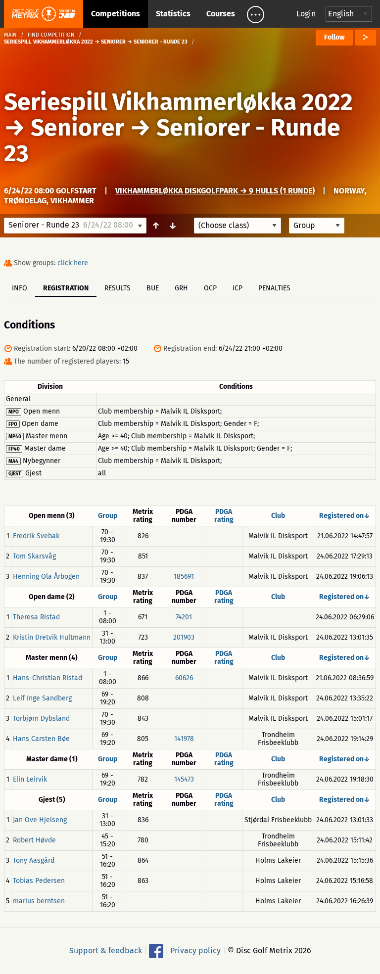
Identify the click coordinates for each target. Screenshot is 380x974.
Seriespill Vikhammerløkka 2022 (178, 102)
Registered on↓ (344, 515)
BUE (152, 288)
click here (72, 263)
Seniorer (77, 127)
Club (278, 515)
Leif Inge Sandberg (42, 698)
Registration (66, 288)
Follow (334, 37)
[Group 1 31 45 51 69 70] (316, 225)
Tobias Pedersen (39, 881)
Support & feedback (105, 950)
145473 (184, 779)
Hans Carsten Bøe (41, 739)
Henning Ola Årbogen (46, 576)
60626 (184, 678)
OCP (210, 288)
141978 (184, 739)
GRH (181, 288)
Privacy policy (195, 950)
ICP (237, 288)
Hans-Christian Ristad (47, 678)
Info (19, 288)
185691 (184, 576)
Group (107, 515)
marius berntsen (39, 901)
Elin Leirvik (30, 779)
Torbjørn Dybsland (41, 718)
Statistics (173, 13)
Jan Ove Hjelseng (40, 820)
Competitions (115, 13)
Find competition (51, 35)
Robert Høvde (34, 840)
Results (117, 288)
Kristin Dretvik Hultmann (52, 637)
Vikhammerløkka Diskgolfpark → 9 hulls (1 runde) (215, 190)
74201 (184, 617)
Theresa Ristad (36, 617)
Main (10, 35)
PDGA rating (224, 516)
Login (306, 13)
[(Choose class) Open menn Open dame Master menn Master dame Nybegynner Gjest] (237, 225)
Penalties (274, 288)
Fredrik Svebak (36, 536)
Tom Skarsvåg (34, 556)
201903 (183, 637)
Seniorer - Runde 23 (172, 140)
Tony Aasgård (33, 860)
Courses (220, 13)
